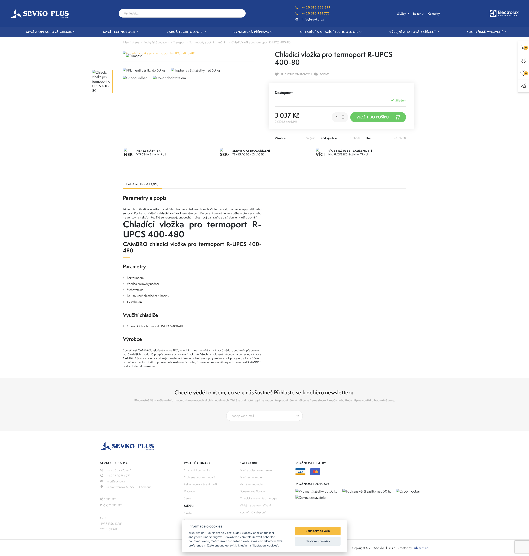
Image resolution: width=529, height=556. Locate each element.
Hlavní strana (131, 42)
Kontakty (434, 13)
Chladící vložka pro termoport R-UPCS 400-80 (261, 42)
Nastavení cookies (318, 541)
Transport (179, 42)
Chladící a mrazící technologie (258, 498)
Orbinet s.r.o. (420, 548)
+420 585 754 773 (316, 13)
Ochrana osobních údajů (199, 477)
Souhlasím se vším (318, 530)
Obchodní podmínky (197, 470)
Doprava (189, 491)
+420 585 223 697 (316, 7)
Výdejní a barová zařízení (255, 505)
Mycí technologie (251, 477)
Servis (188, 498)
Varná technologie (251, 484)
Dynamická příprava (252, 491)
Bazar (417, 13)
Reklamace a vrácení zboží (200, 484)
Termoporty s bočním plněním (208, 42)
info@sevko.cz (313, 19)
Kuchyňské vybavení (156, 42)
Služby (401, 13)
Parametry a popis (142, 184)
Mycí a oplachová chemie (256, 470)
